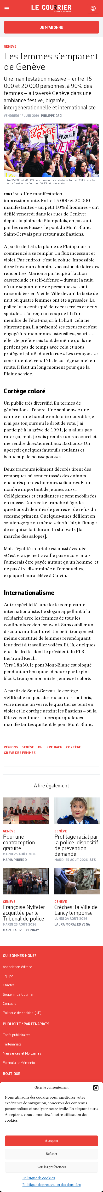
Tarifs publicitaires (16, 1035)
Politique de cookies (39, 1179)
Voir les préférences (51, 1167)
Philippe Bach (50, 747)
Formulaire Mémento (19, 1063)
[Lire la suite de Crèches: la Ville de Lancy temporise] (77, 881)
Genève (10, 46)
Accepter (51, 1141)
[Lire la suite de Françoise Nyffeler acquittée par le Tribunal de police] (26, 881)
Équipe (8, 976)
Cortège (73, 747)
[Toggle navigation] (7, 8)
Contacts (9, 1004)
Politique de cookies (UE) (22, 1013)
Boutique (11, 1074)
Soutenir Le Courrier (18, 995)
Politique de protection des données (52, 1185)
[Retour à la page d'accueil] (51, 8)
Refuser (51, 1154)
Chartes (9, 985)
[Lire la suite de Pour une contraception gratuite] (26, 810)
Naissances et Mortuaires (22, 1054)
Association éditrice (17, 967)
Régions (11, 747)
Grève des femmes (20, 753)
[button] (95, 1087)
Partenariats (12, 1044)
